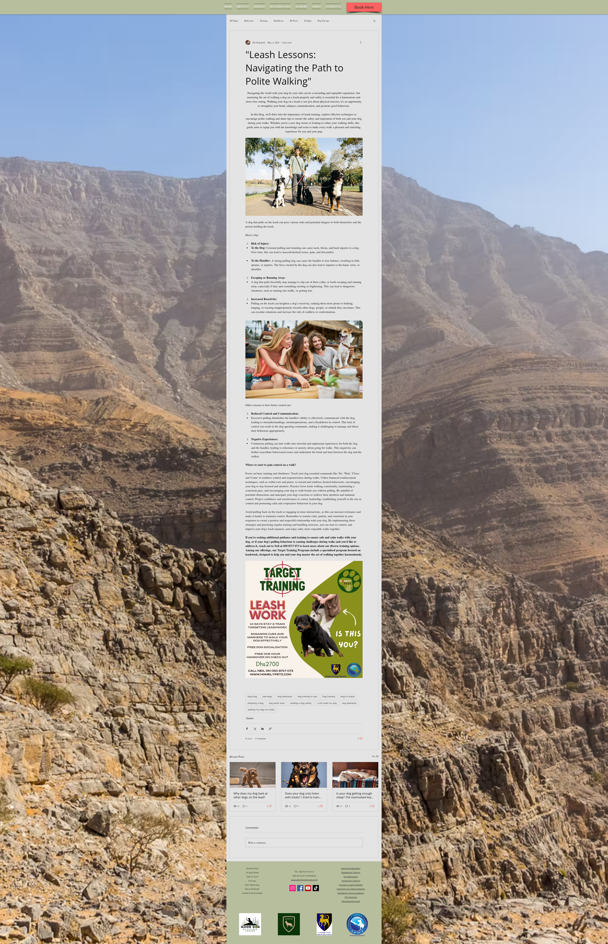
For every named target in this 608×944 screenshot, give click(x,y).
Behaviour (248, 20)
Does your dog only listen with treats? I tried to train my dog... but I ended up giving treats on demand (302, 795)
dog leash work (277, 703)
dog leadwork (349, 703)
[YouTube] (308, 888)
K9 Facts (294, 20)
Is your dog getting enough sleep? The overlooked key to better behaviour (354, 795)
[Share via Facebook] (246, 728)
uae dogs (267, 696)
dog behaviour (284, 696)
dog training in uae (307, 696)
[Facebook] (300, 888)
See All (375, 756)
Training (263, 20)
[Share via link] (270, 728)
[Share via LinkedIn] (262, 728)
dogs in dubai (347, 696)
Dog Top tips (323, 20)
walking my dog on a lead (260, 709)
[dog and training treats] (304, 775)
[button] (374, 20)
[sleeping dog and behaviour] (355, 775)
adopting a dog (255, 703)
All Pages (234, 20)
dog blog (252, 696)
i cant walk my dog (327, 703)
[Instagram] (292, 888)
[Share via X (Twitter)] (254, 728)
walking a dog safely (301, 703)
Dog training (328, 696)
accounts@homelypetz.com (304, 880)
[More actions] (361, 42)
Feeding (307, 20)
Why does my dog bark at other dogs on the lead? (250, 795)
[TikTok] (316, 888)
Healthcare (279, 20)
